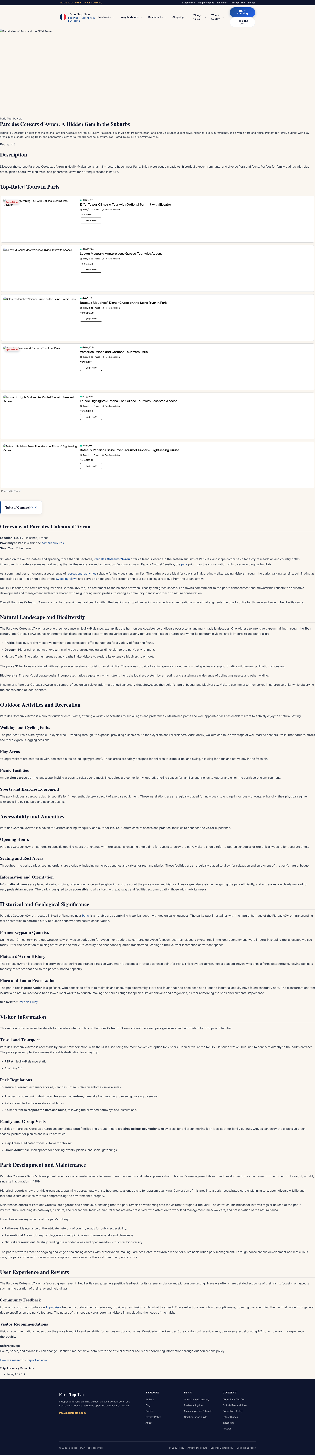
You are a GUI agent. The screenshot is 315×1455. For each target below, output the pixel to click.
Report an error (37, 1360)
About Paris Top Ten (234, 1399)
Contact (150, 1411)
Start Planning (242, 12)
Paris (85, 915)
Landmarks (104, 17)
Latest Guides (230, 1417)
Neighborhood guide (195, 1417)
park (184, 564)
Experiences (188, 2)
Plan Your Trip (238, 2)
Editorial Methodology (235, 1405)
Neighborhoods (206, 2)
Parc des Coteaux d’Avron (112, 559)
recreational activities (81, 573)
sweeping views (66, 578)
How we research (12, 1360)
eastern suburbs (53, 543)
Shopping (178, 17)
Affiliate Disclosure (197, 1447)
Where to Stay (215, 17)
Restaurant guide (193, 1405)
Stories (251, 2)
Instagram (228, 1422)
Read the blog (242, 22)
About (149, 1422)
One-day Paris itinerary (196, 1399)
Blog (148, 1405)
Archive (150, 1399)
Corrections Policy (233, 1411)
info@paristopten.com (72, 1412)
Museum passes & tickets (198, 1411)
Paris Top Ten (71, 1394)
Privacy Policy (153, 1417)
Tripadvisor (53, 1307)
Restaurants (155, 17)
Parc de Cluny (28, 1002)
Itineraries (222, 2)
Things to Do (197, 17)
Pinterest (227, 1428)
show (33, 507)
